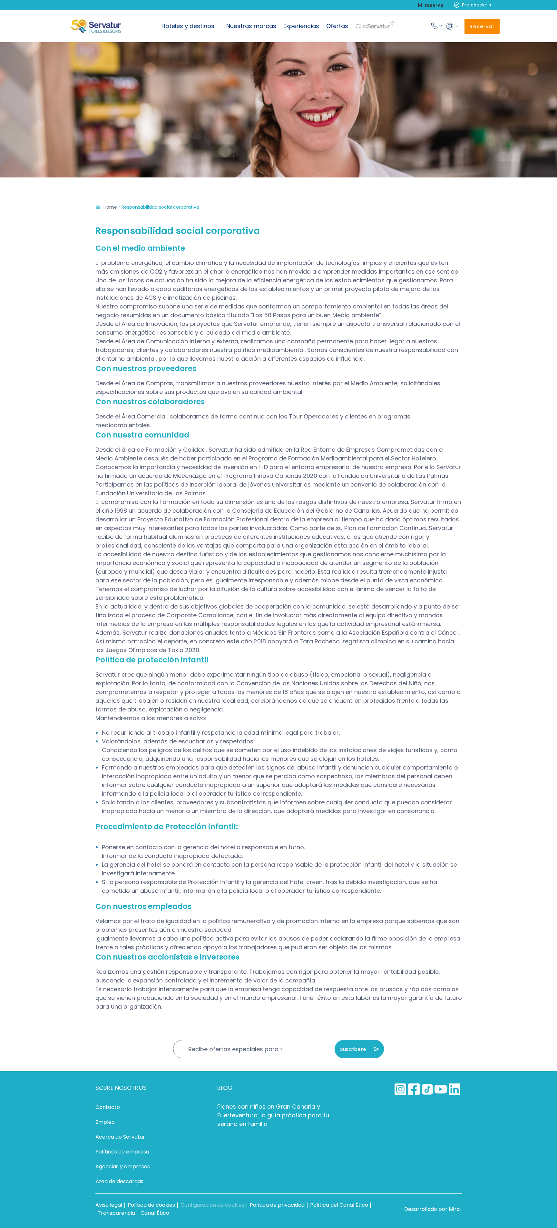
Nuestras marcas (251, 26)
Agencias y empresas (122, 1166)
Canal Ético (155, 1213)
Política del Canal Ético (339, 1205)
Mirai (455, 1209)
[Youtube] (441, 1089)
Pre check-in (476, 5)
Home (110, 207)
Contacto (107, 1107)
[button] (451, 26)
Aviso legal (108, 1205)
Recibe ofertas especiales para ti (236, 1049)
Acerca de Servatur (120, 1137)
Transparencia (116, 1213)
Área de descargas (119, 1181)
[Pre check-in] (456, 5)
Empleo (105, 1122)
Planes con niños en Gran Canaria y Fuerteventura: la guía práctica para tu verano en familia (273, 1115)
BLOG (224, 1088)
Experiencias (301, 26)
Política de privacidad (277, 1205)
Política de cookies (151, 1205)
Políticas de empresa (122, 1151)
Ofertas (337, 26)
